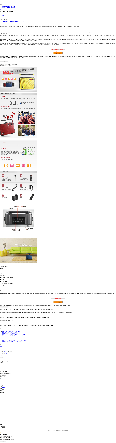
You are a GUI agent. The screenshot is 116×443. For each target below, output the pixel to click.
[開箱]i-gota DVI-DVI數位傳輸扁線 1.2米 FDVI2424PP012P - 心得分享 (13, 335)
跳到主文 (1, 9)
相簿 (3, 15)
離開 (5, 441)
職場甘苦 (7, 353)
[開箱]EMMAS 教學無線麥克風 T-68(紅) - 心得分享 (14, 21)
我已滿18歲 (2, 441)
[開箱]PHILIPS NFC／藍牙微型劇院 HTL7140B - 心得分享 (11, 331)
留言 (7, 351)
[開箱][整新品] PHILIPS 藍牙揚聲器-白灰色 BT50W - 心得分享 (12, 341)
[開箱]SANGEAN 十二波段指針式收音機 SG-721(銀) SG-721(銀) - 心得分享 (14, 340)
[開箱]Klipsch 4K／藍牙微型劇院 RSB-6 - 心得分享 (10, 332)
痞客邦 (5, 351)
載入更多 (2, 357)
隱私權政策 (63, 430)
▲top (1, 355)
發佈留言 (2, 362)
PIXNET (51, 430)
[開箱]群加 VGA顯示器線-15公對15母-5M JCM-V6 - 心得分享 (12, 333)
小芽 (1, 346)
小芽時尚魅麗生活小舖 (7, 7)
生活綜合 (3, 387)
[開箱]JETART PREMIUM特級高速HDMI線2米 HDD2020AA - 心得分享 (13, 334)
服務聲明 (66, 430)
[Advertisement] (58, 407)
